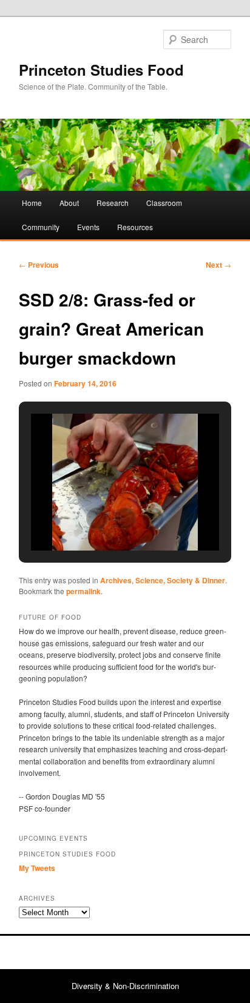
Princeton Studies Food (101, 69)
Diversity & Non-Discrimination (125, 985)
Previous (39, 264)
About (69, 202)
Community (40, 227)
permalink (83, 591)
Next (218, 264)
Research (112, 202)
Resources (135, 227)
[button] (97, 518)
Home (32, 202)
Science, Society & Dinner (180, 580)
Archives (116, 580)
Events (88, 227)
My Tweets (37, 867)
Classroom (164, 202)
